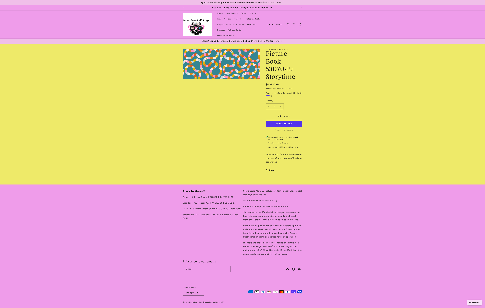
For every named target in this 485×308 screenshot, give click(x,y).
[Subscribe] (227, 269)
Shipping (269, 88)
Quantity (269, 100)
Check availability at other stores (283, 147)
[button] (231, 13)
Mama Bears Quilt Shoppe (199, 302)
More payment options (284, 130)
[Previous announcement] (183, 7)
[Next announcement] (301, 7)
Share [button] (271, 170)
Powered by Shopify (216, 302)
